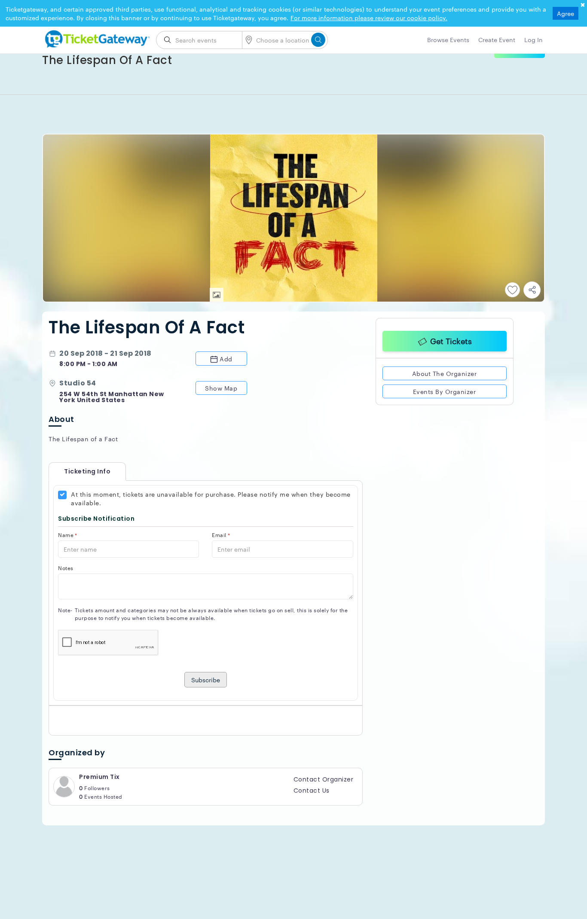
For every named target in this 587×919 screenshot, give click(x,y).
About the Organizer (444, 372)
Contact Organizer (324, 779)
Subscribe (205, 679)
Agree (565, 13)
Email (221, 534)
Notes (65, 567)
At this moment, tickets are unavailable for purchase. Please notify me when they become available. (211, 498)
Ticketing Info (78, 471)
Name (67, 534)
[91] (96, 37)
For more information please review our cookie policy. (368, 17)
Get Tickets (451, 339)
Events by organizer (444, 390)
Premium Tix (99, 776)
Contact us (312, 790)
